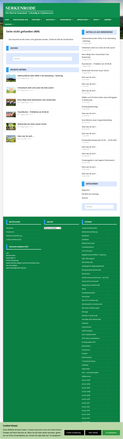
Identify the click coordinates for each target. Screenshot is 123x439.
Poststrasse (86, 273)
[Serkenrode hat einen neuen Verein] (11, 129)
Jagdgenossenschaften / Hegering (94, 254)
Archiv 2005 (86, 380)
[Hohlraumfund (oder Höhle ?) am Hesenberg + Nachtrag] (11, 80)
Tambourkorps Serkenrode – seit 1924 (95, 277)
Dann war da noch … (26, 136)
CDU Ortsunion (87, 251)
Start (7, 20)
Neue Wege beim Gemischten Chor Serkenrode (37, 100)
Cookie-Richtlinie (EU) (13, 239)
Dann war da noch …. (90, 173)
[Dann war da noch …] (11, 141)
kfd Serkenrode (87, 262)
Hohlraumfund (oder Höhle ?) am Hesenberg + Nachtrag (40, 76)
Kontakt (8, 24)
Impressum (10, 232)
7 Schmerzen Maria (88, 361)
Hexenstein (86, 369)
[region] (61, 430)
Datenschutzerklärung (14, 235)
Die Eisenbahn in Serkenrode (92, 304)
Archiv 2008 (86, 391)
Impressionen (82, 20)
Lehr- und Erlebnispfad (90, 372)
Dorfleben (36, 20)
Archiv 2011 (86, 403)
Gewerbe (107, 20)
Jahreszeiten (86, 346)
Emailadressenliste (88, 293)
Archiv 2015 (86, 418)
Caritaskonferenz (88, 247)
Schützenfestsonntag (90, 106)
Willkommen (86, 376)
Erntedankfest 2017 (89, 342)
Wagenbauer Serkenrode (91, 285)
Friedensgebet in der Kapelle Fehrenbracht (98, 160)
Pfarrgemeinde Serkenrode (91, 270)
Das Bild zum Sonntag (90, 194)
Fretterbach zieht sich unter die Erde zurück (36, 88)
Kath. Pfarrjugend (88, 258)
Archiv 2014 (86, 414)
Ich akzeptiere (111, 432)
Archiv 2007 (86, 388)
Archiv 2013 (86, 410)
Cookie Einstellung (73, 432)
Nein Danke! (93, 432)
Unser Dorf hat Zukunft (90, 281)
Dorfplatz (85, 365)
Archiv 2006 (86, 384)
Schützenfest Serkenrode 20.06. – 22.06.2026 (99, 140)
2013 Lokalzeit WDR (89, 334)
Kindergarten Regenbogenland (93, 266)
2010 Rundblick (87, 331)
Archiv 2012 (86, 407)
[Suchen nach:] (42, 59)
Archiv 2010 (86, 399)
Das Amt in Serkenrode (90, 300)
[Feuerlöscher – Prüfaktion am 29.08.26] (11, 116)
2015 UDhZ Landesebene (90, 338)
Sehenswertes (65, 20)
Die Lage (85, 312)
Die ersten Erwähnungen (90, 308)
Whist (84, 289)
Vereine (85, 198)
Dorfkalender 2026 (20, 20)
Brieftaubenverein (88, 243)
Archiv (96, 20)
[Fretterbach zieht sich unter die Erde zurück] (11, 92)
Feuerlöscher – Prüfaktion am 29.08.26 (33, 112)
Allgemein (86, 190)
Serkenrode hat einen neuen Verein (32, 124)
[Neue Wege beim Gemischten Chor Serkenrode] (11, 104)
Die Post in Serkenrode (90, 315)
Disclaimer (9, 228)
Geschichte (50, 20)
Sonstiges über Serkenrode (91, 319)
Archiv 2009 (86, 395)
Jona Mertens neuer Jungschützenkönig (97, 120)
